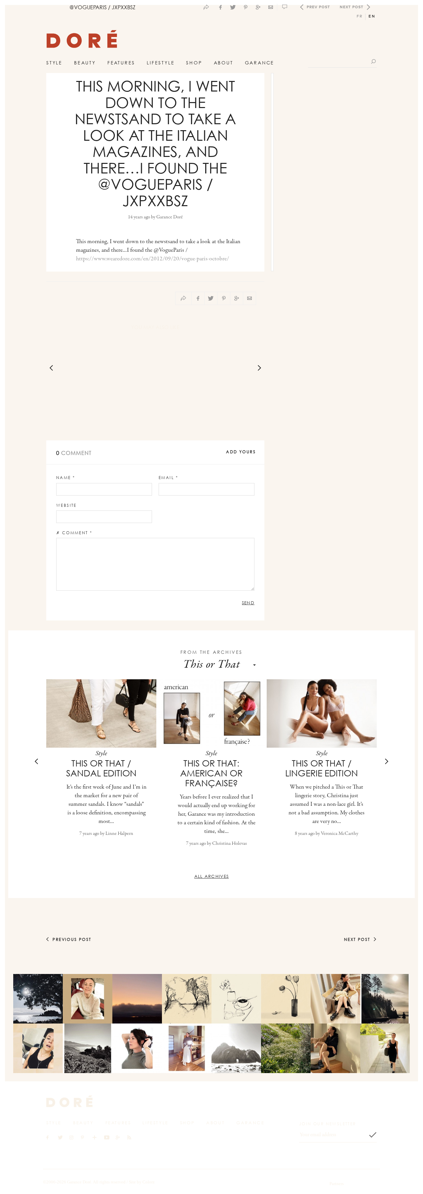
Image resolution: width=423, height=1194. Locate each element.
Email (168, 477)
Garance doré (69, 1101)
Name (65, 477)
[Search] (374, 61)
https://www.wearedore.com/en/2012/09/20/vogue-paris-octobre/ (152, 259)
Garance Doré (169, 217)
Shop (194, 62)
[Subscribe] (372, 1134)
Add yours (241, 451)
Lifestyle (160, 62)
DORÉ (81, 41)
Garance (260, 62)
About (223, 62)
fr (360, 16)
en (371, 16)
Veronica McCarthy (339, 833)
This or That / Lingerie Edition (321, 768)
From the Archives (211, 652)
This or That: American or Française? (211, 773)
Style (54, 62)
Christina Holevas (229, 843)
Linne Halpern (119, 833)
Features (121, 62)
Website (66, 505)
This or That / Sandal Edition (101, 768)
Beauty (85, 62)
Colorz (148, 1181)
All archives (211, 876)
